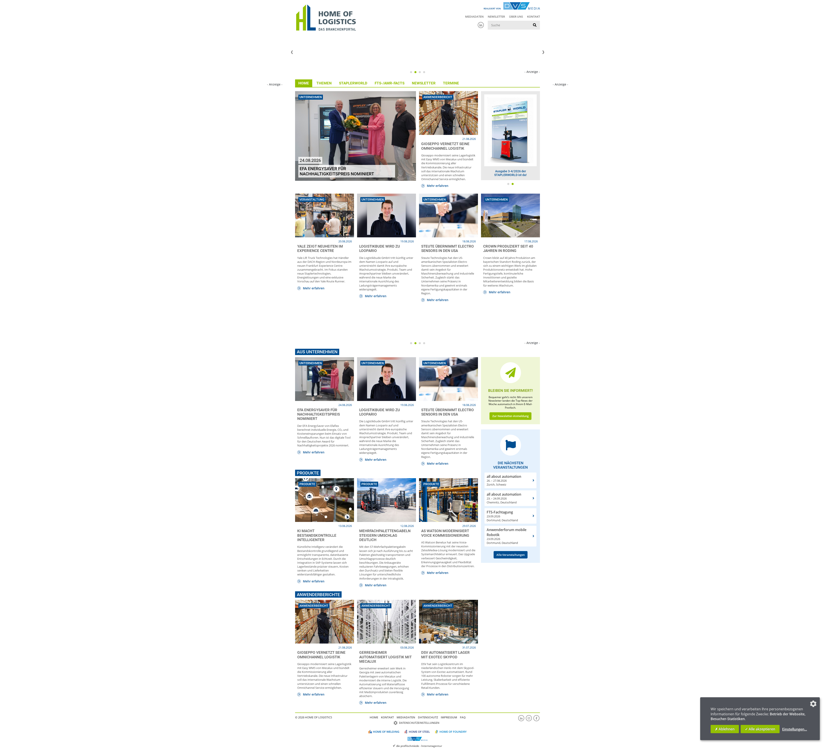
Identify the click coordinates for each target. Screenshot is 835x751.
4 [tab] (424, 72)
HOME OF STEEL (419, 732)
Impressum (449, 717)
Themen (324, 83)
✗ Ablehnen (725, 729)
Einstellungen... (794, 729)
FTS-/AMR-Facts (389, 83)
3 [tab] (420, 72)
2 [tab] (415, 72)
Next (543, 52)
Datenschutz (428, 717)
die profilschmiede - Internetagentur (419, 746)
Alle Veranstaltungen (510, 555)
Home (303, 83)
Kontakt (533, 16)
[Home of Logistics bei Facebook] (536, 718)
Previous (292, 52)
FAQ (463, 717)
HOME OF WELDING (386, 732)
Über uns (516, 16)
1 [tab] (411, 72)
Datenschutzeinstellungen (419, 723)
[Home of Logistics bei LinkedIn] (481, 25)
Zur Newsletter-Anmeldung (510, 416)
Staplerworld (353, 83)
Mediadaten (474, 16)
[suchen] (534, 25)
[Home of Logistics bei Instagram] (529, 718)
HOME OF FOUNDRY (453, 732)
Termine (451, 83)
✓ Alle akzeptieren (760, 729)
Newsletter (496, 16)
